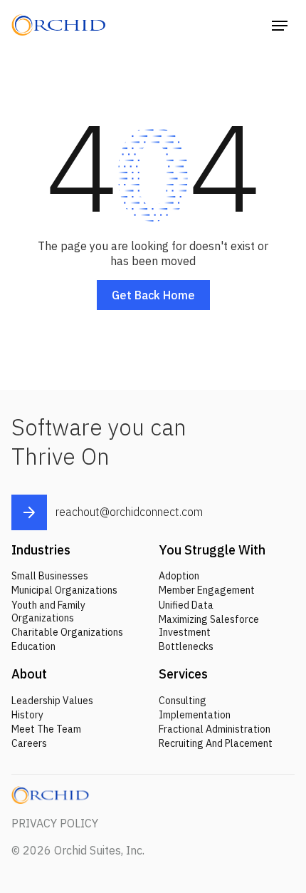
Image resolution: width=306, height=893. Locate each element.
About (29, 674)
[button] (280, 25)
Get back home (153, 295)
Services (183, 674)
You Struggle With (212, 550)
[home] (63, 25)
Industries (40, 550)
